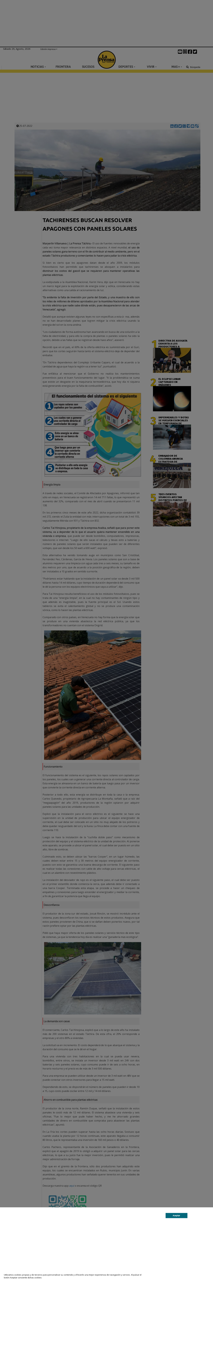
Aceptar (176, 1215)
